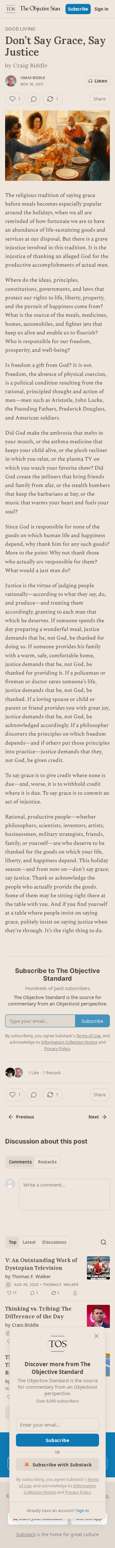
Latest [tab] (29, 1242)
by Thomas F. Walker (28, 1276)
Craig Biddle (32, 77)
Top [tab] (12, 1242)
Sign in (102, 9)
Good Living (20, 28)
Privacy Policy (78, 1492)
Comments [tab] (20, 1162)
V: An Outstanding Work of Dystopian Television (41, 1264)
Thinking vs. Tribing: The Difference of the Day (38, 1312)
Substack (25, 1534)
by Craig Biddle (22, 1325)
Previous (25, 1117)
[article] (57, 1276)
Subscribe (78, 9)
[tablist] (32, 1161)
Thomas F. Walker (60, 1284)
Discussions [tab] (54, 1242)
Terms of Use (88, 1036)
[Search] (103, 1242)
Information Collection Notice (69, 1042)
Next (93, 1117)
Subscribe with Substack (62, 1464)
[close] (96, 1336)
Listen (101, 81)
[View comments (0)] (33, 99)
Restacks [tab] (47, 1162)
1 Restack (52, 1072)
